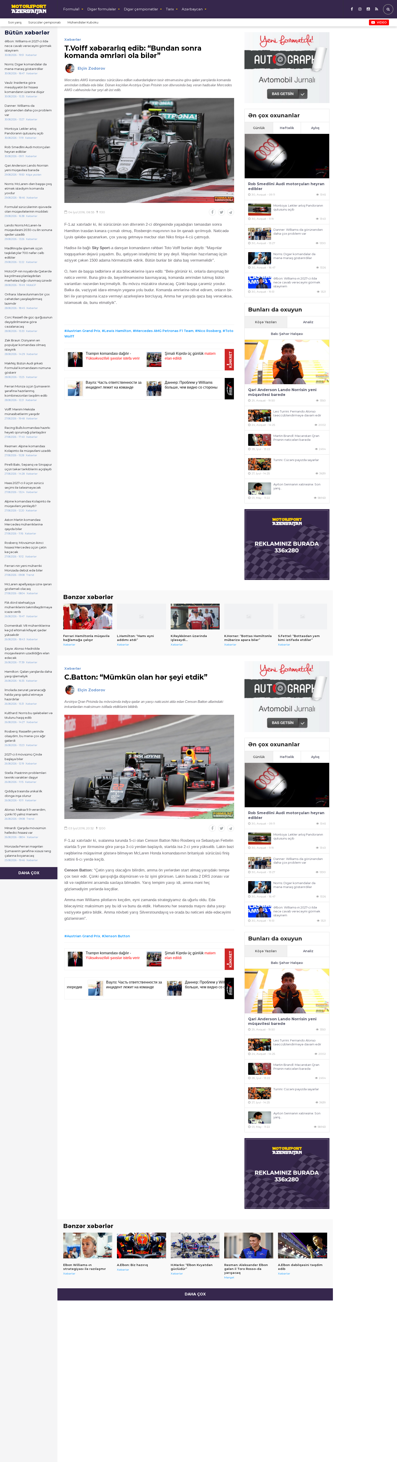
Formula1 (71, 9)
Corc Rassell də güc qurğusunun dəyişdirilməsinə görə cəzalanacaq (28, 321)
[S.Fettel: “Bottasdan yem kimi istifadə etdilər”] (302, 616)
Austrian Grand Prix (83, 331)
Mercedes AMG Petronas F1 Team (164, 331)
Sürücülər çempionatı (44, 22)
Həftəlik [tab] (287, 128)
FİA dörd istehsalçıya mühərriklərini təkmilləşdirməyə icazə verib (28, 607)
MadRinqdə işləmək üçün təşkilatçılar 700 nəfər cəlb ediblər (24, 252)
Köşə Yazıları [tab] (266, 322)
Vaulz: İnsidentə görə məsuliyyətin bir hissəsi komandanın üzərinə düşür (24, 87)
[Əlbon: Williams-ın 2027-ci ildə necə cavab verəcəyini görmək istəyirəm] (259, 283)
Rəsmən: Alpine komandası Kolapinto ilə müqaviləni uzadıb (28, 448)
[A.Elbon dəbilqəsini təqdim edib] (302, 1245)
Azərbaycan (192, 9)
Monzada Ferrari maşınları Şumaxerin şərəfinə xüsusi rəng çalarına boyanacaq (28, 851)
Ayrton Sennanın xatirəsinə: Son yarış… (296, 486)
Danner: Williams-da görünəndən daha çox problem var (28, 110)
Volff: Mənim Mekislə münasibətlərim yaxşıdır (22, 411)
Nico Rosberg (209, 331)
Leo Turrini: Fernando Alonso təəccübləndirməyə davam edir (297, 413)
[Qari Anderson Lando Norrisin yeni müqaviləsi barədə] (287, 362)
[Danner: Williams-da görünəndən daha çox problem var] (259, 234)
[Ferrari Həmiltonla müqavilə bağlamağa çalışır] (87, 616)
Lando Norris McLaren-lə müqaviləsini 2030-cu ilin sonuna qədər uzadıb (28, 229)
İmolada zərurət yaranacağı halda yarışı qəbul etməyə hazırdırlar (25, 694)
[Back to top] (384, 1449)
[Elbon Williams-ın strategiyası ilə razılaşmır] (87, 1245)
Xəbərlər (72, 39)
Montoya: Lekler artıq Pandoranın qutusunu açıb (24, 131)
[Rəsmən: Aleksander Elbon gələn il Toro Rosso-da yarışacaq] (248, 1245)
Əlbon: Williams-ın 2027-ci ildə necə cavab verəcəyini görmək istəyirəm (28, 45)
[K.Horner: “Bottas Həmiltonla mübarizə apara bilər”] (248, 616)
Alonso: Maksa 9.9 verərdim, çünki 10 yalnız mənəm (25, 812)
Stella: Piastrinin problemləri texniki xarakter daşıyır (25, 775)
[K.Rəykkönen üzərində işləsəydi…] (195, 616)
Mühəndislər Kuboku (83, 22)
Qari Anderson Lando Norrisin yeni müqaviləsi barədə (26, 168)
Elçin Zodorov (91, 68)
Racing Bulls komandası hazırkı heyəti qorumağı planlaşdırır (27, 430)
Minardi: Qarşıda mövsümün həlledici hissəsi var (25, 830)
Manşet (229, 1277)
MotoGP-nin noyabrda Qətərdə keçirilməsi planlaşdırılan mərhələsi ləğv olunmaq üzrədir (28, 275)
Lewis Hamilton (117, 331)
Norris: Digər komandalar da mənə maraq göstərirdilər (26, 66)
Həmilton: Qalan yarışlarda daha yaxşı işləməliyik (28, 674)
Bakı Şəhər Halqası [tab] (287, 334)
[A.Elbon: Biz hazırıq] (141, 1245)
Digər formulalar (101, 9)
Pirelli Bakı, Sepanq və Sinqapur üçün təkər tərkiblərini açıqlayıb (28, 467)
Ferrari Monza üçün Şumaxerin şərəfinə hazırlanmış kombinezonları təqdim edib (27, 390)
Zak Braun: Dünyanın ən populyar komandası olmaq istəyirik (25, 344)
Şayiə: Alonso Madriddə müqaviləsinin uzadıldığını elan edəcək (27, 653)
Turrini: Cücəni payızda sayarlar (296, 460)
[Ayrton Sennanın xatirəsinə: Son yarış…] (259, 488)
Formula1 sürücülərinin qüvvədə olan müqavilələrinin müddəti (28, 209)
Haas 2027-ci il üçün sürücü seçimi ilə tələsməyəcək (24, 485)
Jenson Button (117, 936)
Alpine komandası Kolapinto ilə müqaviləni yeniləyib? (28, 503)
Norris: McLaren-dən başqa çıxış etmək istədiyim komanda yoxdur (28, 188)
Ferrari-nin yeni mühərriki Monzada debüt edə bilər (24, 568)
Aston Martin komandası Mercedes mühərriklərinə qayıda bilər (24, 524)
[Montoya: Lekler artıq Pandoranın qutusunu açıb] (259, 210)
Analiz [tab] (308, 322)
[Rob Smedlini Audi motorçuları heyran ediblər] (287, 156)
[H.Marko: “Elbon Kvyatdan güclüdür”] (195, 1245)
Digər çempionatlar (141, 9)
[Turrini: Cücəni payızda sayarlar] (259, 464)
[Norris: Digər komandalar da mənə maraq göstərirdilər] (259, 258)
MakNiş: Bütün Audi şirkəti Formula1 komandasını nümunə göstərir (28, 367)
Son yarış (14, 22)
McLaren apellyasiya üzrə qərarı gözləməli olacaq (28, 586)
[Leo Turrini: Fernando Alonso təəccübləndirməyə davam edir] (259, 415)
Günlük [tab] (259, 128)
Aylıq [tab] (315, 128)
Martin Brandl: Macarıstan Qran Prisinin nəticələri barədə (296, 437)
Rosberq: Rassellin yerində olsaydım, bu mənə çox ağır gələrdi (25, 736)
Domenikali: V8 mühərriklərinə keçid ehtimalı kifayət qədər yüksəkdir (27, 630)
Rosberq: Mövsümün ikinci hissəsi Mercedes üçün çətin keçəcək (25, 547)
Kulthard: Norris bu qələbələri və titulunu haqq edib (29, 715)
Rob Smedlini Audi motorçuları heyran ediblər (27, 149)
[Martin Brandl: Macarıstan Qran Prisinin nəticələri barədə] (259, 440)
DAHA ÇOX (28, 873)
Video (382, 22)
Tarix (170, 9)
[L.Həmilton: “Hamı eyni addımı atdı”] (141, 616)
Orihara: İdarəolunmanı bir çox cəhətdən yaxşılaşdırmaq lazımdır (27, 298)
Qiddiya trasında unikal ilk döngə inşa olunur (23, 793)
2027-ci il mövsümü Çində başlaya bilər (23, 757)
